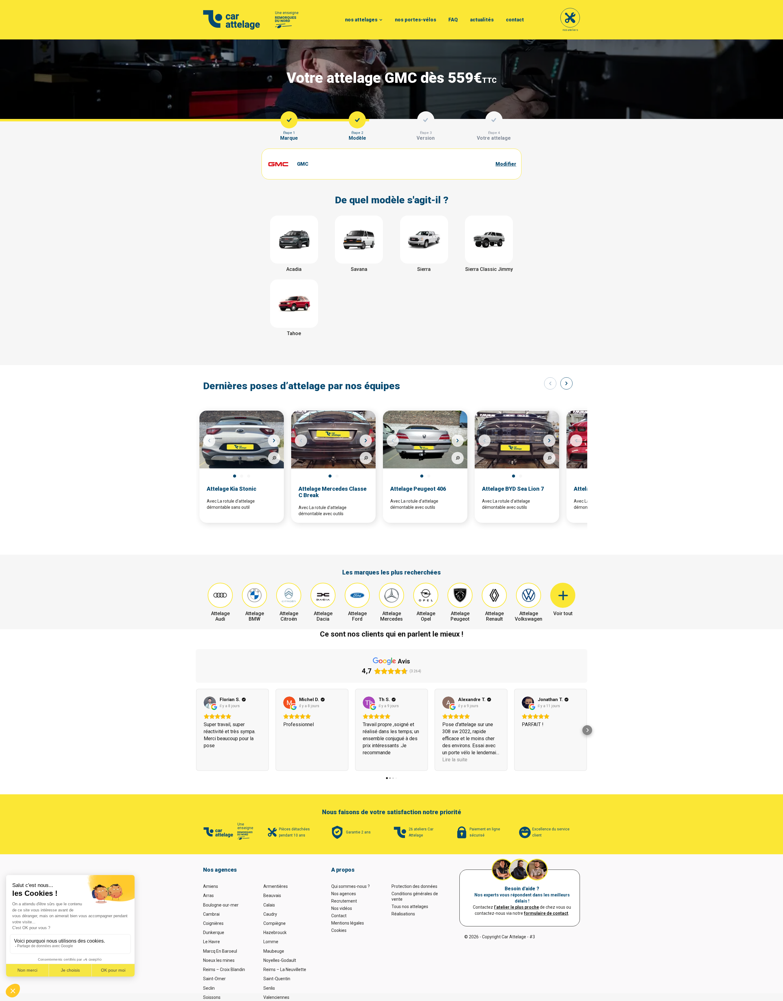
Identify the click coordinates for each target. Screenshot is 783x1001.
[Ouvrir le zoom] (274, 458)
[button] (196, 730)
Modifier (505, 164)
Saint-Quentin (276, 978)
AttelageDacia (323, 616)
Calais (269, 905)
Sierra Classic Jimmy (489, 269)
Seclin (209, 988)
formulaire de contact (546, 913)
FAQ (453, 20)
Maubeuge (273, 951)
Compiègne (274, 923)
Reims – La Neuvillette (284, 969)
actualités (482, 20)
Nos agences (343, 893)
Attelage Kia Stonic (231, 489)
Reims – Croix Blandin (224, 969)
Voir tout (563, 613)
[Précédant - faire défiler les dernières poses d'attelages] (550, 383)
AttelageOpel (426, 616)
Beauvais (272, 895)
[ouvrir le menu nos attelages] (381, 20)
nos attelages (361, 20)
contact (515, 20)
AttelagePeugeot (460, 616)
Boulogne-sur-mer (221, 905)
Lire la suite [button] (454, 760)
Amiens (210, 886)
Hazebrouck (275, 932)
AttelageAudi (220, 616)
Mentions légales (347, 923)
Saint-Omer (214, 978)
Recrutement (344, 901)
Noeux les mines (219, 960)
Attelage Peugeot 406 (418, 489)
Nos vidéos (341, 908)
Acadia (294, 269)
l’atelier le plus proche (516, 907)
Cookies (339, 930)
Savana (359, 269)
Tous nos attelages (410, 906)
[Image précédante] (209, 440)
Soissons (212, 997)
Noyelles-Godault (279, 960)
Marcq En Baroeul (220, 951)
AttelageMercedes (391, 616)
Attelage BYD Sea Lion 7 (513, 489)
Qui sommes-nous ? (350, 886)
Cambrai (211, 914)
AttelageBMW (254, 616)
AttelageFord (357, 616)
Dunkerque (213, 932)
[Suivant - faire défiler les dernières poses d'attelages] (566, 383)
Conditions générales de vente (415, 896)
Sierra (424, 269)
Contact (339, 915)
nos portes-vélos (415, 20)
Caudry (270, 914)
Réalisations (403, 913)
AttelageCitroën (289, 616)
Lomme (270, 941)
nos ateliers (570, 29)
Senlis (269, 988)
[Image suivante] (274, 440)
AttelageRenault (494, 616)
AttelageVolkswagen (528, 616)
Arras (208, 895)
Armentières (275, 886)
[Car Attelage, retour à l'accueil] (231, 20)
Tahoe (294, 333)
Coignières (213, 923)
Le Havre (211, 941)
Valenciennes (276, 997)
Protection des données (414, 886)
